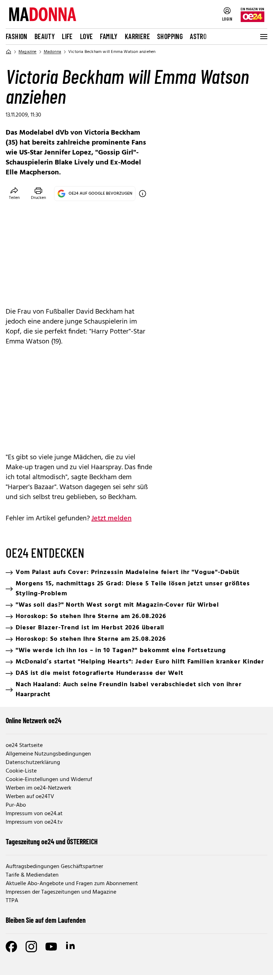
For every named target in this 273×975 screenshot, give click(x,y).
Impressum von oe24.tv (34, 822)
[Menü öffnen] (263, 36)
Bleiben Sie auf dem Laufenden (46, 920)
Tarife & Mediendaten (32, 875)
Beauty (44, 36)
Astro (198, 36)
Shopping (170, 36)
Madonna (52, 52)
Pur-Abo (16, 805)
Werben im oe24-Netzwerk (38, 788)
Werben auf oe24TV (30, 796)
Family (108, 36)
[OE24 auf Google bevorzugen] (142, 193)
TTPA (12, 900)
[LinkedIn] (71, 946)
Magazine (27, 52)
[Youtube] (51, 946)
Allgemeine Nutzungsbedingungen (48, 754)
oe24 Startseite (24, 745)
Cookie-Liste (21, 771)
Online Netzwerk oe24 (33, 720)
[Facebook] (11, 946)
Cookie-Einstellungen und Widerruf (49, 779)
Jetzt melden (111, 519)
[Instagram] (31, 946)
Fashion (16, 36)
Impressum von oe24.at (34, 813)
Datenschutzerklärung (33, 762)
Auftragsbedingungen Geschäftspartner (54, 866)
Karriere (137, 36)
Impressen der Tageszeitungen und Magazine (61, 892)
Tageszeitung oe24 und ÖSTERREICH (52, 841)
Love (86, 36)
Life (67, 36)
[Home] (8, 52)
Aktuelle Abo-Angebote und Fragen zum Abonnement (72, 883)
